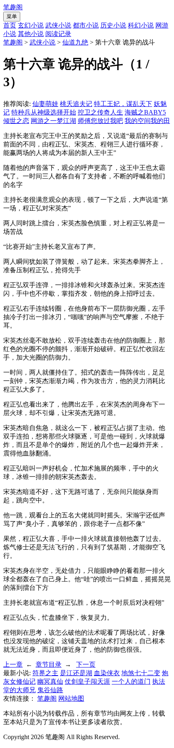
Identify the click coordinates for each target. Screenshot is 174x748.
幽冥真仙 (50, 681)
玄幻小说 (31, 25)
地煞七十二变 (140, 673)
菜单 (11, 16)
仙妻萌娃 (45, 103)
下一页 (85, 664)
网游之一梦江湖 (53, 120)
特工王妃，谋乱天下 (123, 103)
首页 (9, 25)
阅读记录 (58, 33)
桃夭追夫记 (76, 103)
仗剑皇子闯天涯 (87, 681)
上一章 (13, 664)
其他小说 (31, 33)
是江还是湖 (76, 673)
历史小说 (113, 25)
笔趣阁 (13, 7)
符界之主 (45, 673)
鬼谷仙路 (50, 690)
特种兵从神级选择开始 (43, 112)
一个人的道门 (131, 681)
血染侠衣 (107, 673)
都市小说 (86, 25)
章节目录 (49, 664)
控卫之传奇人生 (100, 112)
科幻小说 (141, 25)
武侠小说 (58, 25)
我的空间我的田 (147, 120)
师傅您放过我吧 (100, 120)
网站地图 (71, 698)
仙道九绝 (75, 42)
